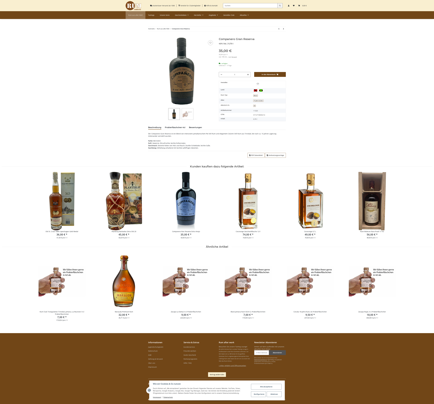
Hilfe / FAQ (188, 363)
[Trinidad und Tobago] (255, 90)
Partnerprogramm (190, 359)
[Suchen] (280, 5)
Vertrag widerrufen (217, 374)
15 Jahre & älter (258, 101)
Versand (234, 57)
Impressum (152, 367)
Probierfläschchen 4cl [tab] (175, 127)
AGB (149, 355)
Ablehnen (274, 394)
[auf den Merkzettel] (210, 42)
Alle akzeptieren (266, 387)
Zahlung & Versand (155, 359)
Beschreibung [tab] (154, 127)
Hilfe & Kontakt (212, 6)
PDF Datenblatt (257, 155)
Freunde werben (190, 351)
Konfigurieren (259, 394)
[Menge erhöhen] (247, 74)
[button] (288, 5)
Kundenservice (189, 347)
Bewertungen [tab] (195, 127)
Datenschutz (153, 351)
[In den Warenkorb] (150, 36)
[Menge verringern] (221, 74)
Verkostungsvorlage (276, 155)
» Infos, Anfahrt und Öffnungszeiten (232, 366)
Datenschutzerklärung (260, 359)
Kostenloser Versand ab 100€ (163, 6)
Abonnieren (277, 353)
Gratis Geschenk (190, 355)
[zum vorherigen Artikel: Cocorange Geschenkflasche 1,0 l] (279, 28)
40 (254, 106)
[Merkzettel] (293, 5)
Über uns (151, 363)
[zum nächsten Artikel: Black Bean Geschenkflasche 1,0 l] (283, 28)
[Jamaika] (261, 90)
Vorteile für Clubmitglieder (190, 6)
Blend (255, 95)
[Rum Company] (133, 5)
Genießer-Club (228, 15)
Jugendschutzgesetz (155, 347)
